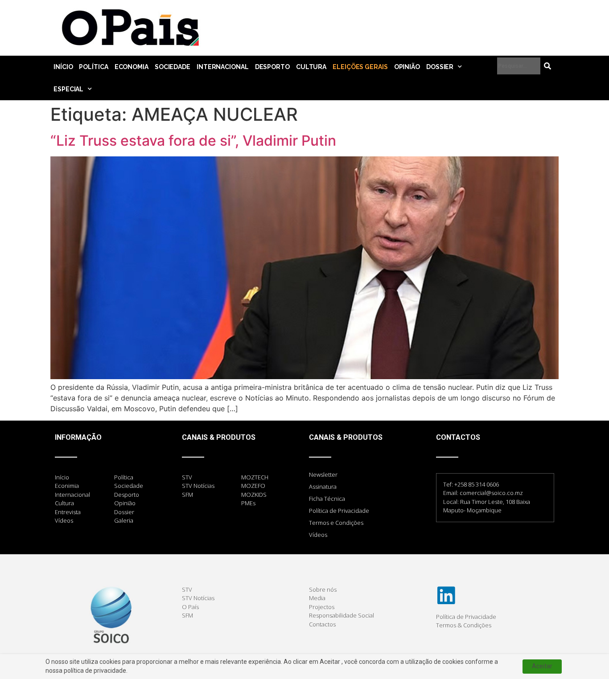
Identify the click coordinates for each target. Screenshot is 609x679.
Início (63, 66)
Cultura (311, 66)
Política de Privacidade (339, 511)
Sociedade (172, 66)
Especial (68, 89)
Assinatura (323, 487)
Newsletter (323, 474)
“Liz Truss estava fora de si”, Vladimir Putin (193, 140)
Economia (131, 66)
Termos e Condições (336, 523)
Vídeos (318, 535)
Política (93, 66)
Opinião (407, 66)
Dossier (439, 66)
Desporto (272, 66)
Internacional (223, 66)
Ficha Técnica (327, 499)
